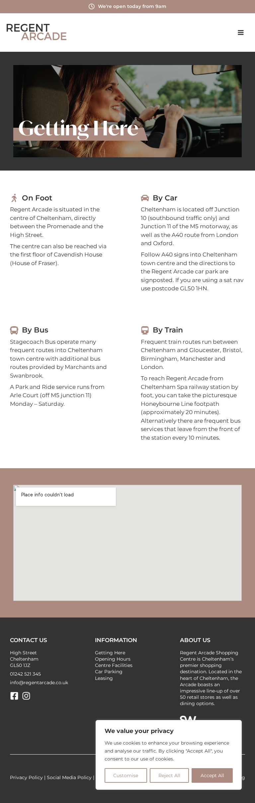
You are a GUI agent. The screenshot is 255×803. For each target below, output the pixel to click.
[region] (169, 755)
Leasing (104, 678)
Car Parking (109, 671)
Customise (125, 775)
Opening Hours (112, 659)
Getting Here (110, 652)
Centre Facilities (113, 665)
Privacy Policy (26, 777)
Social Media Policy (69, 777)
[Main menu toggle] (241, 32)
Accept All (212, 775)
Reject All (169, 775)
